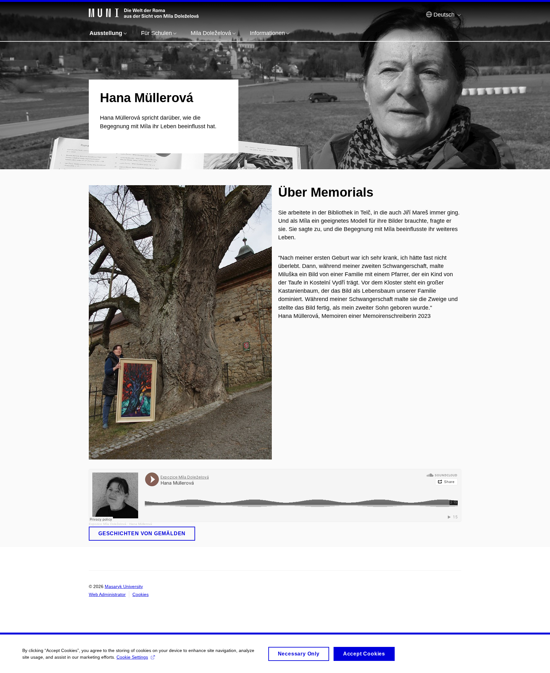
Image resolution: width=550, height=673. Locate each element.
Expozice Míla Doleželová (107, 524)
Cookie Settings (132, 657)
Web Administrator (107, 594)
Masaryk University (124, 586)
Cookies (140, 594)
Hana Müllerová (140, 524)
